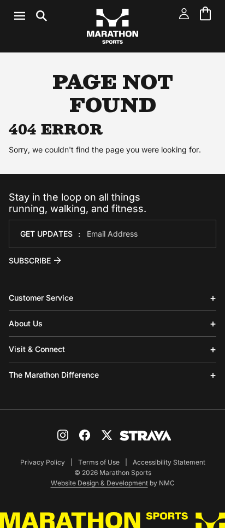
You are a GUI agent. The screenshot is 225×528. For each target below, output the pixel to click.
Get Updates (46, 233)
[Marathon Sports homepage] (112, 26)
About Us (26, 323)
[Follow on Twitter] (106, 435)
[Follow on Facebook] (84, 435)
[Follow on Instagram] (63, 435)
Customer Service (41, 297)
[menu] (30, 16)
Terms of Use (99, 462)
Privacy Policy (42, 462)
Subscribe (30, 260)
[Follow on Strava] (145, 435)
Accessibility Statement (169, 462)
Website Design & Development (99, 483)
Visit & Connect (37, 349)
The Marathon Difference (54, 374)
